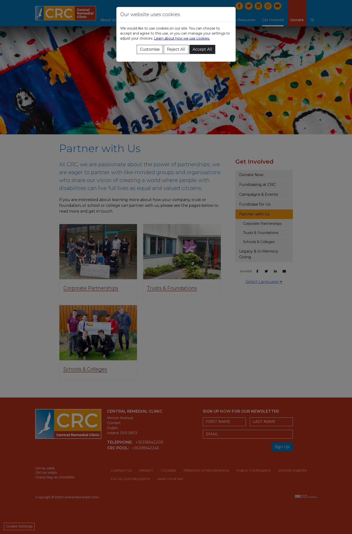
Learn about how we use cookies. (182, 38)
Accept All (202, 49)
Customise (150, 49)
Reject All (176, 49)
